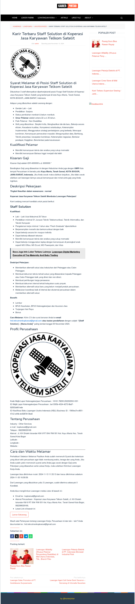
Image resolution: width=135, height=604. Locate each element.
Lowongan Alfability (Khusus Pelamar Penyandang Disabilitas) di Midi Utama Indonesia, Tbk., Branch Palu (47, 554)
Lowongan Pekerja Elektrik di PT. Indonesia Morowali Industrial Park (73, 552)
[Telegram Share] (26, 536)
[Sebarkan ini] (12, 536)
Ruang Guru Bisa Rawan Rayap (20, 567)
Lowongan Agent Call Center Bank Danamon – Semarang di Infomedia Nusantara (67, 580)
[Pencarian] (121, 18)
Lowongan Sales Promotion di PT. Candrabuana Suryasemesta (23, 580)
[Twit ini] (17, 536)
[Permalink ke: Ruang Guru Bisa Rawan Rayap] (21, 556)
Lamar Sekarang (19, 514)
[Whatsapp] (31, 536)
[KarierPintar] (67, 5)
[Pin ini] (21, 536)
